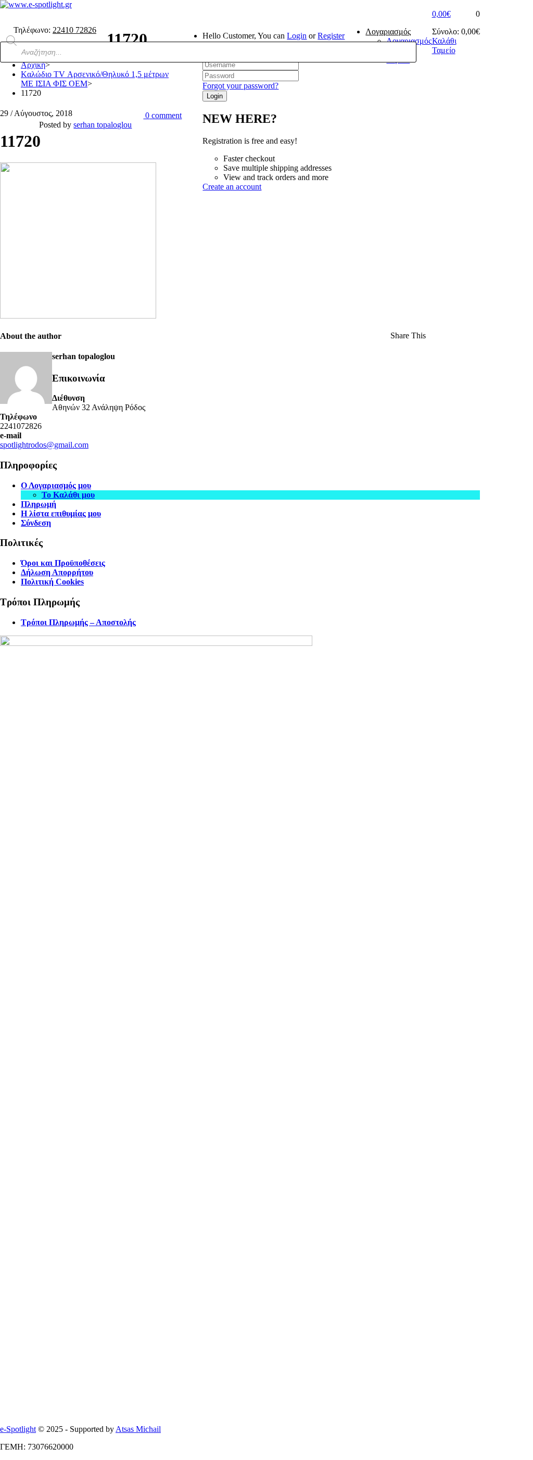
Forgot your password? (240, 85)
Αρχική (33, 64)
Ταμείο (443, 50)
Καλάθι (444, 40)
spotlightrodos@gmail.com (44, 444)
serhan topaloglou (102, 124)
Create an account (231, 186)
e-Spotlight (18, 1429)
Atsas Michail (138, 1429)
